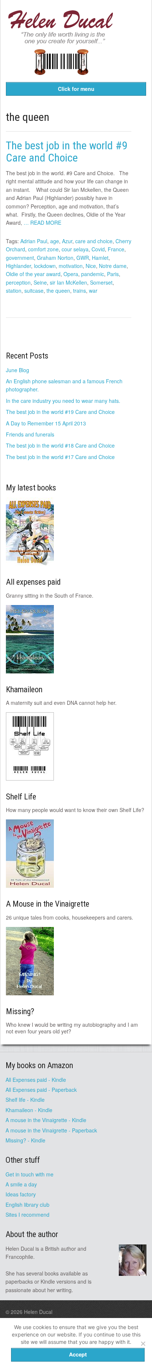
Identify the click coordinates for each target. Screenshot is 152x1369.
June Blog (17, 370)
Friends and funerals (30, 434)
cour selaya (75, 249)
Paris (113, 274)
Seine (40, 282)
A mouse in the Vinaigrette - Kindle (46, 1120)
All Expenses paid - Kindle (36, 1079)
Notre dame (113, 265)
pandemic (92, 274)
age (54, 241)
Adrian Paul (33, 241)
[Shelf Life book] (61, 79)
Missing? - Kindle (25, 1140)
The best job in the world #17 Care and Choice (60, 457)
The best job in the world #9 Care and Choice (66, 151)
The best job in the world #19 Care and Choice (60, 411)
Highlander (18, 265)
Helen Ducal (38, 1311)
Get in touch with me (29, 1174)
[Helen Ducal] (61, 42)
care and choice (94, 241)
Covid (98, 249)
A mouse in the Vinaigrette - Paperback (51, 1130)
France (116, 249)
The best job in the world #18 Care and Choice (60, 445)
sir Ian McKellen (68, 282)
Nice (91, 265)
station (13, 290)
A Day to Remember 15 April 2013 (46, 423)
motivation (71, 265)
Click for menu (76, 88)
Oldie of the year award (33, 274)
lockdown (45, 265)
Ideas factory (21, 1194)
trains (79, 290)
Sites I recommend (27, 1214)
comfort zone (43, 249)
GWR (82, 257)
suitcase (34, 290)
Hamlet (100, 257)
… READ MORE (42, 222)
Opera (70, 274)
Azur (67, 241)
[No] (142, 1343)
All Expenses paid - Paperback (41, 1089)
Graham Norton (55, 257)
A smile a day (21, 1184)
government (20, 257)
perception (18, 282)
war (93, 290)
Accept (78, 1354)
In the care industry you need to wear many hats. (63, 400)
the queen (58, 290)
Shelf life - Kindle (25, 1099)
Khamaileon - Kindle (29, 1110)
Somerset (101, 282)
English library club (27, 1204)
